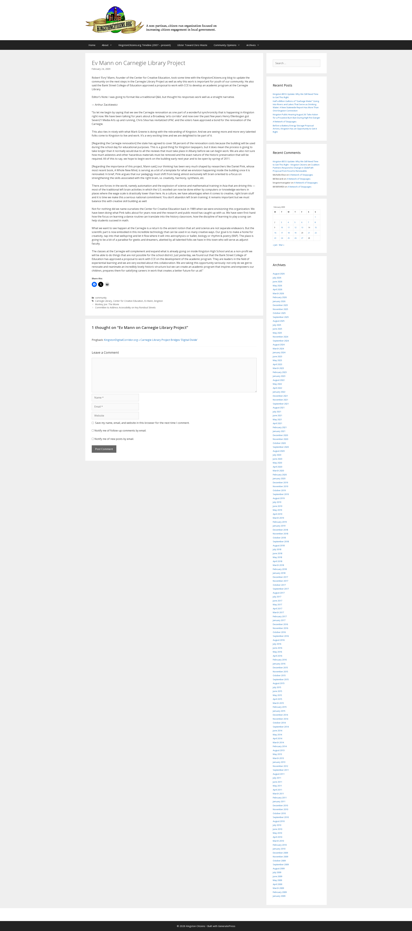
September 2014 (281, 726)
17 (282, 233)
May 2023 (277, 360)
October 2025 (279, 313)
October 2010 (279, 813)
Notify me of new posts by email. (114, 439)
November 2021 (280, 399)
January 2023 (279, 376)
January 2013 (279, 762)
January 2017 (279, 620)
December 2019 (280, 482)
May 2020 (277, 462)
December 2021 (280, 395)
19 (295, 233)
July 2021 (277, 411)
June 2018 (277, 553)
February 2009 (280, 892)
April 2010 (277, 837)
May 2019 (277, 510)
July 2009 (277, 872)
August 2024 (279, 344)
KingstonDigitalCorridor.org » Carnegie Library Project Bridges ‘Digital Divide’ (150, 340)
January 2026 (279, 301)
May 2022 (277, 383)
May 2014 (277, 734)
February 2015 (280, 706)
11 (289, 227)
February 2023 (280, 372)
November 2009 (280, 856)
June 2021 (277, 415)
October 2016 (279, 632)
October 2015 (279, 675)
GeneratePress (226, 926)
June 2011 (277, 781)
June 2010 (277, 829)
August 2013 (279, 750)
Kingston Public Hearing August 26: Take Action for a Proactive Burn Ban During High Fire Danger (296, 116)
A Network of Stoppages (284, 121)
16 (275, 233)
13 (302, 227)
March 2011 (278, 793)
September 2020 (281, 446)
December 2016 (280, 624)
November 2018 (280, 533)
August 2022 (279, 380)
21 (309, 233)
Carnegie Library (103, 300)
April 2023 (277, 364)
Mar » (281, 244)
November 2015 (280, 671)
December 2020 (280, 435)
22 (316, 233)
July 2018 (277, 549)
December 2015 (280, 667)
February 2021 (280, 427)
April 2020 (277, 466)
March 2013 (278, 758)
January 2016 (279, 663)
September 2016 (281, 636)
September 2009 (281, 864)
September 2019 (281, 494)
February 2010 (280, 844)
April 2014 (277, 738)
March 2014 (278, 742)
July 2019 (277, 502)
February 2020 (280, 474)
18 (289, 233)
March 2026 (278, 293)
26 (295, 238)
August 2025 (279, 320)
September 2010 (281, 817)
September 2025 (281, 317)
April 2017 (277, 608)
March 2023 (278, 368)
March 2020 (278, 470)
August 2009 (279, 868)
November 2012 (280, 766)
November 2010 (280, 809)
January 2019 (279, 525)
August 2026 (279, 273)
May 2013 (277, 754)
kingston (158, 300)
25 (289, 238)
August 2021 (279, 407)
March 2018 (278, 565)
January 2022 (279, 391)
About (105, 45)
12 (295, 227)
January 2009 (279, 896)
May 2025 (277, 332)
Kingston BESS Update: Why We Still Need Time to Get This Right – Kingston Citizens (295, 163)
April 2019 (277, 514)
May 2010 (277, 832)
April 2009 (277, 884)
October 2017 (279, 584)
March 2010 (278, 840)
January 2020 (279, 478)
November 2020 (280, 439)
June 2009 (277, 876)
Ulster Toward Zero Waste (192, 45)
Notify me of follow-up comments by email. (120, 430)
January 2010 (279, 848)
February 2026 (280, 297)
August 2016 (279, 640)
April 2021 (277, 423)
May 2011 (277, 785)
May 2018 (277, 557)
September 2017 (281, 588)
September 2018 (281, 541)
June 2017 (277, 600)
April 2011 (277, 789)
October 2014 (279, 722)
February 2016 (280, 659)
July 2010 (277, 825)
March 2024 (278, 348)
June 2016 (277, 647)
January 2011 (279, 801)
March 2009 (278, 888)
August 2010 (279, 821)
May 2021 (277, 419)
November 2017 (280, 580)
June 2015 (277, 691)
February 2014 (280, 746)
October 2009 (279, 860)
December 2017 (280, 577)
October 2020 (279, 443)
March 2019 (278, 517)
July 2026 (277, 277)
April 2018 (277, 561)
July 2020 (277, 454)
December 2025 (280, 305)
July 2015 (277, 687)
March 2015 (278, 703)
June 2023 (277, 356)
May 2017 (277, 604)
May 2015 (277, 695)
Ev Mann (148, 300)
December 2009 (280, 852)
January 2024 (279, 352)
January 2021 (279, 431)
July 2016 (277, 643)
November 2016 (280, 628)
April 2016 (277, 655)
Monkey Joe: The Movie (107, 304)
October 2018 (279, 537)
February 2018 (280, 569)
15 (316, 227)
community (101, 297)
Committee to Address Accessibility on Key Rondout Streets (125, 307)
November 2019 (280, 486)
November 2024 (280, 336)
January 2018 (279, 573)
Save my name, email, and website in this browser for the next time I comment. (142, 423)
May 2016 (277, 651)
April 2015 (277, 699)
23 (275, 238)
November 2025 (280, 309)
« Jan (275, 244)
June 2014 (277, 730)
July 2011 (277, 777)
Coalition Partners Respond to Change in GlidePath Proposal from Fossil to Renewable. (296, 167)
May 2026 (277, 285)
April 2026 (277, 289)
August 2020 (279, 451)
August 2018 (279, 545)
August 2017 (279, 592)
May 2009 (277, 880)
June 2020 (277, 458)
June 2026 (277, 281)
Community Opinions (225, 45)
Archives (251, 45)
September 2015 (281, 679)
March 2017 (278, 612)
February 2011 (280, 797)
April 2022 (277, 387)
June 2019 (277, 506)
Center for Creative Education (128, 300)
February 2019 (280, 521)
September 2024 (281, 340)
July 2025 (277, 324)
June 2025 (277, 328)
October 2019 (279, 490)
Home (92, 45)
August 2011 (279, 773)
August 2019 (279, 498)
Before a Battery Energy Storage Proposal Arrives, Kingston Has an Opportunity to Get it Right (295, 128)
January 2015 (279, 710)
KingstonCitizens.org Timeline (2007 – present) (144, 45)
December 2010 (280, 805)
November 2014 (280, 718)
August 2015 (279, 683)
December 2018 (280, 529)
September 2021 (281, 403)
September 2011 (281, 769)
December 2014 (280, 714)
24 (282, 238)
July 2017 (277, 596)
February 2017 (280, 616)
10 (282, 227)
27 (302, 238)
